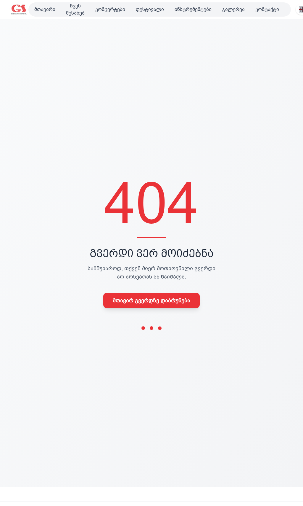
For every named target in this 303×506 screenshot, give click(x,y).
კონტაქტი (267, 9)
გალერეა (233, 9)
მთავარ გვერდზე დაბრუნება (151, 300)
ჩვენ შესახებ (75, 9)
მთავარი (44, 9)
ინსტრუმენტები (193, 9)
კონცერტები (110, 9)
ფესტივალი (150, 9)
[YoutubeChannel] (287, 9)
